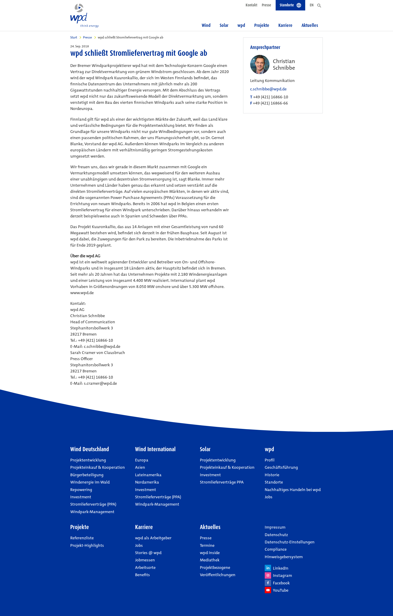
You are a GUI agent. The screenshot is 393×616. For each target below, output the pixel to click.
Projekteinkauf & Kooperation (97, 467)
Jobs (268, 497)
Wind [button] (206, 25)
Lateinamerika (148, 475)
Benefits (142, 575)
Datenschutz (276, 534)
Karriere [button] (285, 25)
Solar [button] (224, 25)
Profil (270, 460)
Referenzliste (82, 538)
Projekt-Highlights (87, 545)
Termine (207, 545)
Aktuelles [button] (310, 25)
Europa (141, 460)
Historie (272, 475)
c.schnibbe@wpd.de (268, 89)
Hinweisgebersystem (284, 557)
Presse (266, 5)
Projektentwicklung (88, 460)
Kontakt (251, 5)
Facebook (280, 583)
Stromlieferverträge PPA (222, 482)
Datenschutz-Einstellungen (290, 542)
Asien (140, 467)
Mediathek (209, 560)
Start (73, 37)
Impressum (275, 527)
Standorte (274, 482)
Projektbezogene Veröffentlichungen (217, 571)
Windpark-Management (92, 511)
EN (312, 5)
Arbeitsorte (145, 567)
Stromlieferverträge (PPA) (93, 504)
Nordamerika (147, 482)
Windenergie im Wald (90, 482)
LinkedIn (279, 568)
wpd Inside (210, 552)
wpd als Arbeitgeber (153, 538)
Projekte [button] (261, 25)
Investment (80, 497)
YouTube (279, 590)
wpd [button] (241, 25)
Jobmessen (145, 560)
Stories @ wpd (148, 552)
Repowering (81, 489)
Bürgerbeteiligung (86, 475)
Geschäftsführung (281, 467)
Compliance (276, 549)
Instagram (281, 575)
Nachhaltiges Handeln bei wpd (293, 489)
